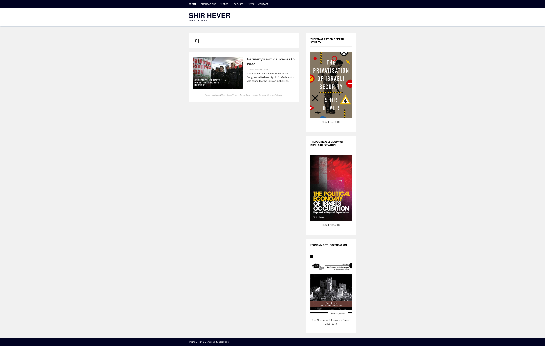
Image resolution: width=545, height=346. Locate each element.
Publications (208, 4)
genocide (254, 95)
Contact (263, 4)
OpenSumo (223, 341)
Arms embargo (239, 95)
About (192, 4)
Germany (262, 95)
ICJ (268, 95)
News (251, 4)
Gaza (248, 95)
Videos (224, 4)
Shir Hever (209, 15)
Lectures (238, 4)
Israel (272, 95)
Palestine (278, 95)
